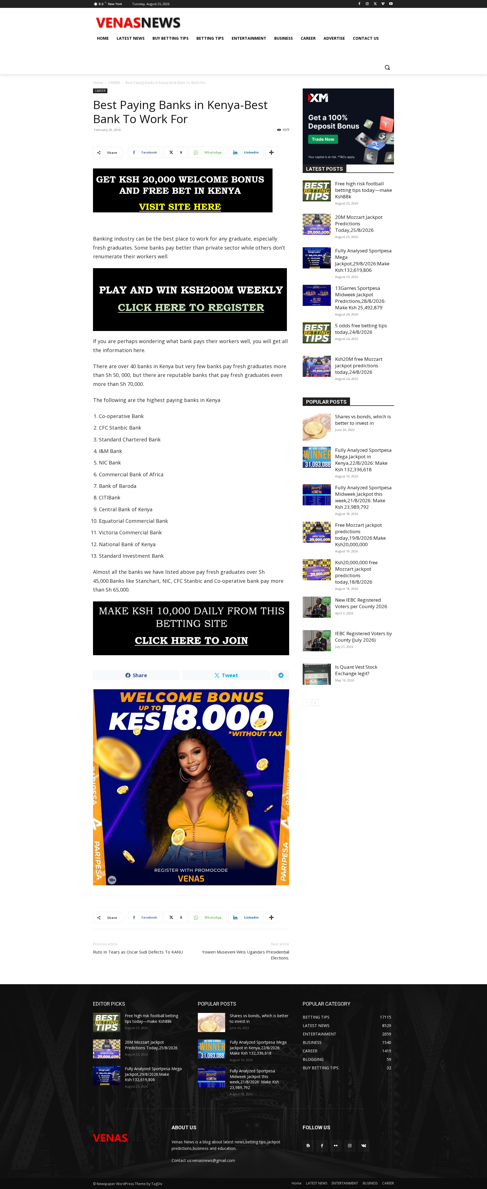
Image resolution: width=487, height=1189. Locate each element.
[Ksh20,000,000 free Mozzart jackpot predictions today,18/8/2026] (317, 569)
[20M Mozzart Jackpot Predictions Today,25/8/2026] (317, 224)
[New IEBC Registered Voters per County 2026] (317, 607)
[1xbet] (191, 190)
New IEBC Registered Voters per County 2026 (361, 603)
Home (98, 82)
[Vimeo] (383, 4)
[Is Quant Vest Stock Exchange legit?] (317, 674)
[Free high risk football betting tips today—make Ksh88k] (317, 190)
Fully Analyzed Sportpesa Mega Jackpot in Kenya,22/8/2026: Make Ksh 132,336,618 (363, 460)
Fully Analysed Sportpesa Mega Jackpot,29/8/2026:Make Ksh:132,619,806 (363, 260)
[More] (271, 152)
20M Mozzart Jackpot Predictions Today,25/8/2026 (358, 223)
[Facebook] (359, 4)
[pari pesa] (191, 787)
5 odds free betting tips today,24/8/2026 (361, 328)
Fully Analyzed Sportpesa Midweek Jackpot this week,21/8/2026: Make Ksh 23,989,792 (363, 497)
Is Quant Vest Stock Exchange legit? (356, 670)
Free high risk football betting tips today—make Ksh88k (363, 190)
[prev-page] (306, 702)
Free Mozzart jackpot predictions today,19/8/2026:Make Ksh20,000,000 (360, 535)
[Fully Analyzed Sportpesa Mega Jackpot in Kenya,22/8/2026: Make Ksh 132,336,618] (317, 457)
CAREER (114, 82)
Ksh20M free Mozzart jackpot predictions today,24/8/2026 (358, 365)
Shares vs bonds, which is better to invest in (363, 419)
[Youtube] (391, 4)
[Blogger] (308, 1145)
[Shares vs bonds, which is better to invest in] (317, 427)
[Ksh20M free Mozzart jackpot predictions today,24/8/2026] (317, 366)
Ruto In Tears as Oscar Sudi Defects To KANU (138, 952)
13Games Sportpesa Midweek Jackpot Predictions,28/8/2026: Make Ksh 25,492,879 (360, 298)
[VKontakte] (363, 1145)
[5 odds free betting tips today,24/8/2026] (317, 332)
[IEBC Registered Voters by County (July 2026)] (317, 640)
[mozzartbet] (191, 299)
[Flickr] (335, 1145)
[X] (375, 4)
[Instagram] (367, 4)
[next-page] (315, 702)
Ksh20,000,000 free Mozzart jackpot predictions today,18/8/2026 (356, 572)
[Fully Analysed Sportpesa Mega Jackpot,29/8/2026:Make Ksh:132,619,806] (317, 257)
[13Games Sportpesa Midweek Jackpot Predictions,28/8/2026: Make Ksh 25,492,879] (317, 295)
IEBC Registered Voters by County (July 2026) (363, 636)
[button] (387, 67)
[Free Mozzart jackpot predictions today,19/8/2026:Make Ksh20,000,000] (317, 532)
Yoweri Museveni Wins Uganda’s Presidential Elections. (245, 955)
